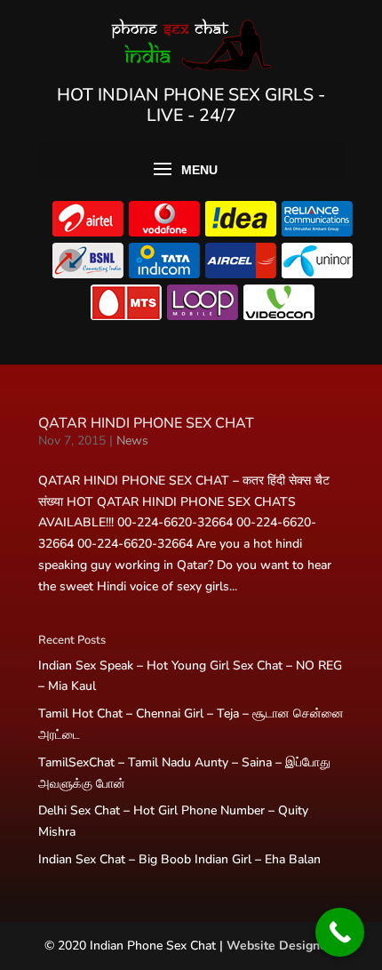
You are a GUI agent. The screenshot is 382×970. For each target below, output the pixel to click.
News (132, 440)
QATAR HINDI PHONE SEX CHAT (146, 423)
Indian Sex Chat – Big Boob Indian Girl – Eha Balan (179, 859)
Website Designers (282, 945)
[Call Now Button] (339, 932)
